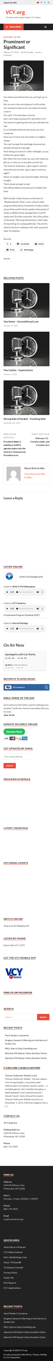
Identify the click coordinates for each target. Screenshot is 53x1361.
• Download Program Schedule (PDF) (22, 615)
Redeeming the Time (12, 37)
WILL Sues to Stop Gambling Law (21, 1048)
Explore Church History (23, 1067)
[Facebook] (41, 2)
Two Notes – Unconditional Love (21, 321)
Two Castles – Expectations (18, 370)
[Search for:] (26, 1017)
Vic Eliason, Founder (13, 1267)
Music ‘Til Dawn (12, 1262)
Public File (9, 1277)
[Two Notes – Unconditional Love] (26, 318)
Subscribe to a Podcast (15, 1247)
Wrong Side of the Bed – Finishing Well (25, 418)
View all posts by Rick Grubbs (34, 476)
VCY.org (15, 12)
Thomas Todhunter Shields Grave (21, 1075)
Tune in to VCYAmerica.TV (16, 925)
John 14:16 (9, 715)
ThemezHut (15, 1357)
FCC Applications (12, 1287)
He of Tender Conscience (17, 1035)
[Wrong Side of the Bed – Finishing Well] (26, 415)
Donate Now (14, 731)
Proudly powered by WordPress (18, 1354)
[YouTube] (38, 2)
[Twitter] (44, 2)
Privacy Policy (10, 1272)
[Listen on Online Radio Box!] (46, 688)
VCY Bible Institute (13, 1252)
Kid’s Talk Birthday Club (15, 1257)
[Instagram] (48, 2)
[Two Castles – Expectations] (26, 367)
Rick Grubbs (28, 52)
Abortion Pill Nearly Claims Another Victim (26, 1053)
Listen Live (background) (31, 576)
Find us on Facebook (18, 992)
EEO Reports (10, 1282)
